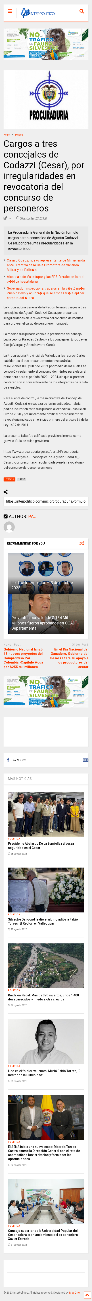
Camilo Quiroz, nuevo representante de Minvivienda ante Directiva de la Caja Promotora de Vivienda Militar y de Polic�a (46, 265)
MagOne (74, 1292)
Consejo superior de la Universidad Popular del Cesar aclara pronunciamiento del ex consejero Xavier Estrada (43, 1235)
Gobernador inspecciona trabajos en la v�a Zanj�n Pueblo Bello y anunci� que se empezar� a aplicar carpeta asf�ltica (46, 293)
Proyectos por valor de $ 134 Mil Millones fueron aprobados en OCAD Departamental (43, 623)
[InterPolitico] (36, 18)
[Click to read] (46, 573)
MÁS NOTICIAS (20, 778)
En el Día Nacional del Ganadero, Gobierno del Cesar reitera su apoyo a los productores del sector (69, 658)
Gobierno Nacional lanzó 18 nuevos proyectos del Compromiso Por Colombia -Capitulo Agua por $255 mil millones (23, 658)
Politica (14, 838)
